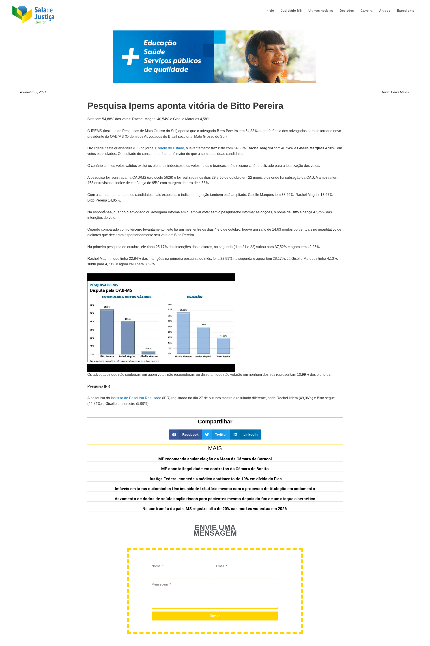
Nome (156, 566)
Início (270, 10)
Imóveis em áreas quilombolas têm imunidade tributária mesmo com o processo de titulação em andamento (215, 488)
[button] (185, 434)
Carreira (366, 10)
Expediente (405, 10)
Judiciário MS (291, 10)
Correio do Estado (169, 148)
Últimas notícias (320, 10)
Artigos (384, 10)
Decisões (347, 10)
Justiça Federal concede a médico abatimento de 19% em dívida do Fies (215, 478)
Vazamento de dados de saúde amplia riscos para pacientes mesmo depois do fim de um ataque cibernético (215, 498)
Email (220, 566)
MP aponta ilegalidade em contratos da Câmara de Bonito (215, 468)
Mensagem (160, 584)
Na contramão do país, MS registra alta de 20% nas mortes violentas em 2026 (215, 508)
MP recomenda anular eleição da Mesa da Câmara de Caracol (215, 459)
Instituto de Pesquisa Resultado (136, 398)
